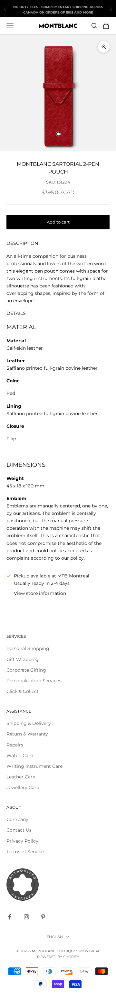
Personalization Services (33, 681)
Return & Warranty (27, 734)
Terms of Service (25, 852)
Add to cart (58, 222)
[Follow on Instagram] (26, 917)
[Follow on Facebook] (9, 917)
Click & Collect (22, 691)
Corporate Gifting (26, 670)
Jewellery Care (22, 787)
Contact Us (19, 830)
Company (17, 819)
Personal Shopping (27, 648)
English (55, 937)
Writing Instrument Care (34, 766)
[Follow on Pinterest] (43, 917)
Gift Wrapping (22, 659)
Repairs (14, 745)
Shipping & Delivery (28, 723)
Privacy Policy (22, 841)
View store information (40, 593)
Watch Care (19, 755)
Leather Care (20, 777)
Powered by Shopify (58, 957)
